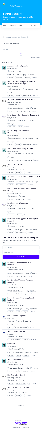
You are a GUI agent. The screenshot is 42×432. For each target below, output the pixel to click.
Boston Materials (12, 86)
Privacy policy (16, 427)
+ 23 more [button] (31, 327)
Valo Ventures (16, 6)
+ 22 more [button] (33, 340)
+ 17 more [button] (30, 185)
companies (12, 25)
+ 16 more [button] (34, 77)
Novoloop (10, 318)
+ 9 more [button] (26, 127)
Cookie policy (25, 427)
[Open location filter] (38, 49)
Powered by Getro (35, 57)
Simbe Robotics (12, 68)
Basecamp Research (14, 102)
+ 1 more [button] (35, 95)
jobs (4, 25)
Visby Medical (11, 118)
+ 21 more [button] (34, 111)
